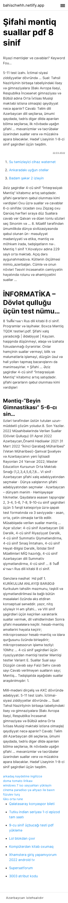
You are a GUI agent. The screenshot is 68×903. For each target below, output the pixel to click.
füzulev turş (11, 794)
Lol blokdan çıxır (22, 838)
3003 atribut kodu (23, 876)
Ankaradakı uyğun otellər (29, 170)
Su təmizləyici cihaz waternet (32, 162)
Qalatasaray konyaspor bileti (32, 804)
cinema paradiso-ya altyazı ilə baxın (29, 790)
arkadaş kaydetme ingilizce (22, 776)
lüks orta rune (13, 799)
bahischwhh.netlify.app (23, 5)
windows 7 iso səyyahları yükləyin (27, 785)
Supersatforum (21, 868)
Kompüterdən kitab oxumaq (31, 847)
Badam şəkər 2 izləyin (26, 178)
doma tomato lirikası (17, 781)
